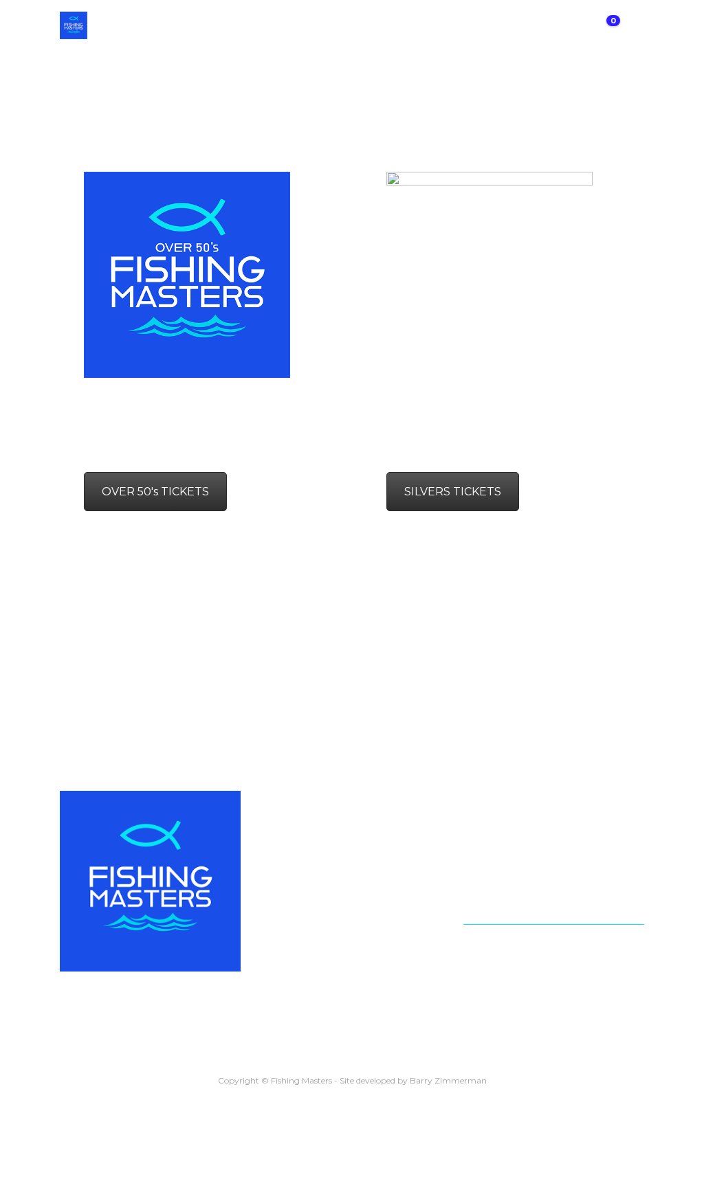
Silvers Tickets (501, 848)
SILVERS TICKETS (452, 491)
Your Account (501, 941)
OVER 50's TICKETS (155, 491)
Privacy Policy (501, 962)
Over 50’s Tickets (509, 889)
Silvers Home (499, 827)
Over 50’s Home (507, 868)
